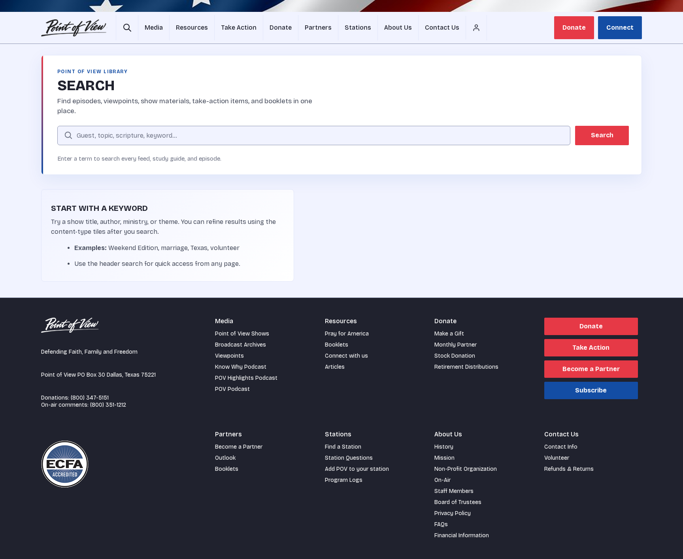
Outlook (225, 458)
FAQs (441, 524)
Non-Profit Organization (465, 469)
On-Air (442, 480)
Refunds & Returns (569, 469)
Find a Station (343, 446)
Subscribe (591, 390)
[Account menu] (476, 28)
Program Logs (343, 480)
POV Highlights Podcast (246, 378)
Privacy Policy (452, 513)
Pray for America (347, 333)
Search (602, 135)
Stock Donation (454, 355)
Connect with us (346, 355)
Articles (335, 367)
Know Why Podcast (240, 367)
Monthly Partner (455, 344)
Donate (574, 27)
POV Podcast (232, 389)
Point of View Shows (242, 333)
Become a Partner (591, 369)
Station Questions (349, 458)
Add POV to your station (357, 469)
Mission (444, 458)
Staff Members (454, 491)
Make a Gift (449, 333)
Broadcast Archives (240, 344)
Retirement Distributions (466, 367)
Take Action (590, 347)
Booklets (336, 344)
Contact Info (560, 446)
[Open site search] (127, 27)
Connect (620, 27)
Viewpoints (229, 355)
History (443, 446)
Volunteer (556, 458)
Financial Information (461, 535)
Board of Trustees (457, 502)
